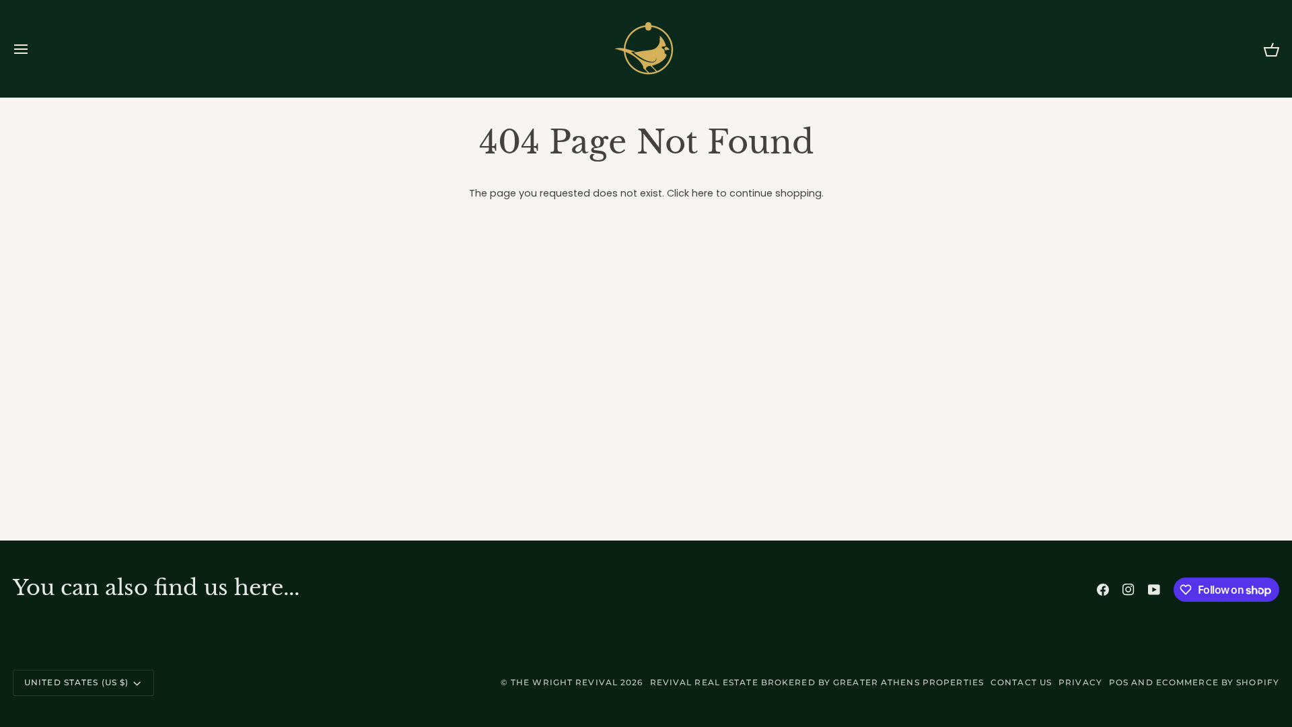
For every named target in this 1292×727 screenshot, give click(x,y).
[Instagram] (1128, 590)
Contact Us (1021, 682)
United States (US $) (76, 682)
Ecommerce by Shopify (1217, 682)
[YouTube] (1154, 590)
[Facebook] (1103, 590)
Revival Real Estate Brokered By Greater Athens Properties (817, 682)
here (702, 193)
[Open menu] (33, 49)
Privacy (1080, 682)
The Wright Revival (564, 682)
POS (1118, 682)
